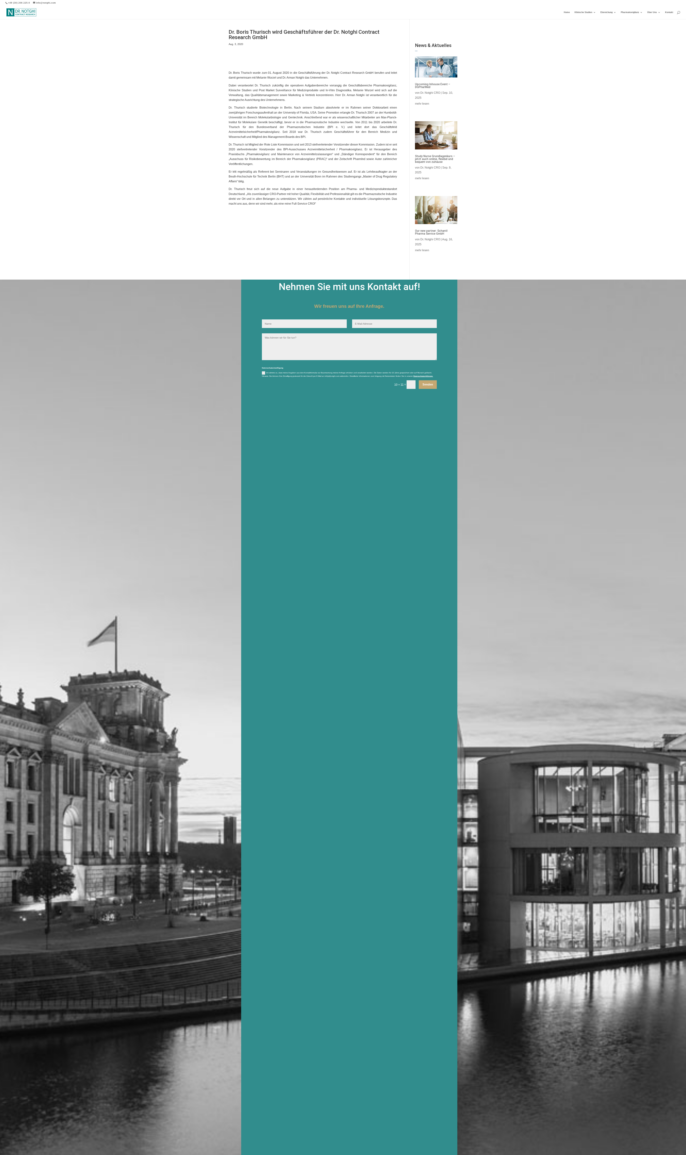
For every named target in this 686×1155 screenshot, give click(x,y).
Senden (427, 384)
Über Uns (652, 12)
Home (567, 12)
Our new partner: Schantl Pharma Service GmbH (431, 232)
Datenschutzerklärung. (423, 376)
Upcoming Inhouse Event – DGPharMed (432, 85)
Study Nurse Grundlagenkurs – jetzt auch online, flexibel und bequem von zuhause (435, 159)
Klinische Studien (583, 12)
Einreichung (606, 12)
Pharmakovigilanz (630, 12)
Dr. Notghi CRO (430, 92)
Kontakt (669, 12)
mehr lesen (422, 103)
